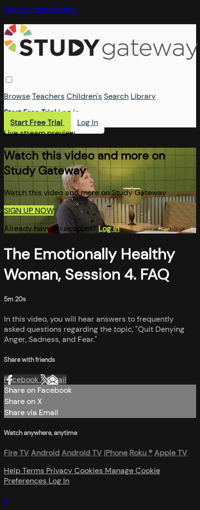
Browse (17, 96)
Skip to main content (40, 9)
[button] (9, 80)
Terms (34, 470)
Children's (84, 96)
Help (13, 470)
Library (143, 96)
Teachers (48, 96)
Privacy (60, 470)
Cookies (89, 470)
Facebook (22, 379)
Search (116, 96)
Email (57, 379)
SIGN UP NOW (29, 210)
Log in (109, 228)
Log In (68, 112)
